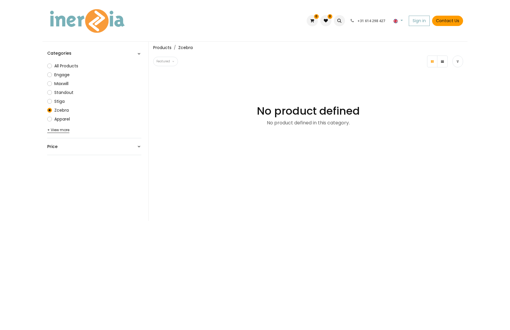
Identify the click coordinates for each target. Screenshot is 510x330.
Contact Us (447, 21)
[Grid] (432, 61)
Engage (62, 75)
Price (52, 146)
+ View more (58, 129)
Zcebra (61, 110)
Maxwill (61, 84)
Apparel (62, 119)
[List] (442, 61)
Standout (63, 92)
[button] (339, 20)
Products (162, 48)
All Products (66, 66)
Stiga (59, 101)
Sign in (419, 21)
